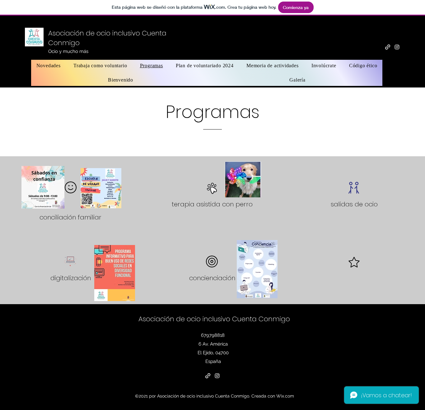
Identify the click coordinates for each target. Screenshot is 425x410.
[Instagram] (397, 47)
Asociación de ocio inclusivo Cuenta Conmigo (214, 319)
